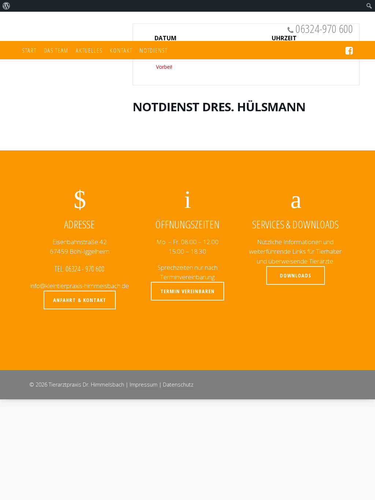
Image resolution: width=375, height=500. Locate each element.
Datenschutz (178, 384)
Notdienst (153, 50)
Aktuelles (89, 50)
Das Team (56, 50)
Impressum (143, 384)
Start (29, 50)
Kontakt (121, 50)
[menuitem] (6, 6)
